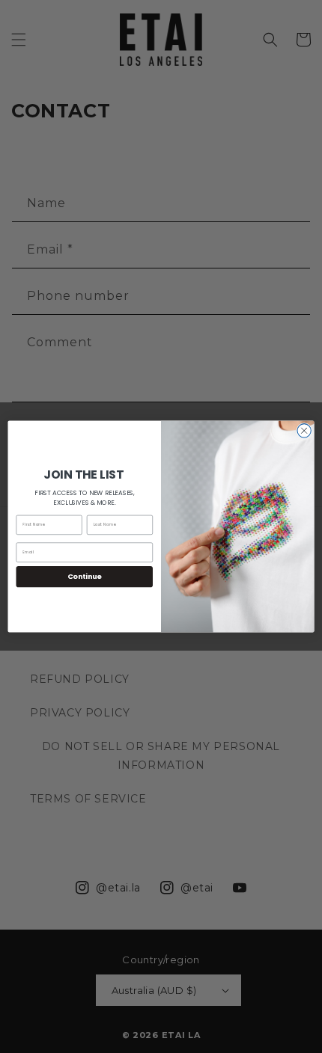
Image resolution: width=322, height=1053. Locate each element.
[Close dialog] (304, 431)
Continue (84, 576)
